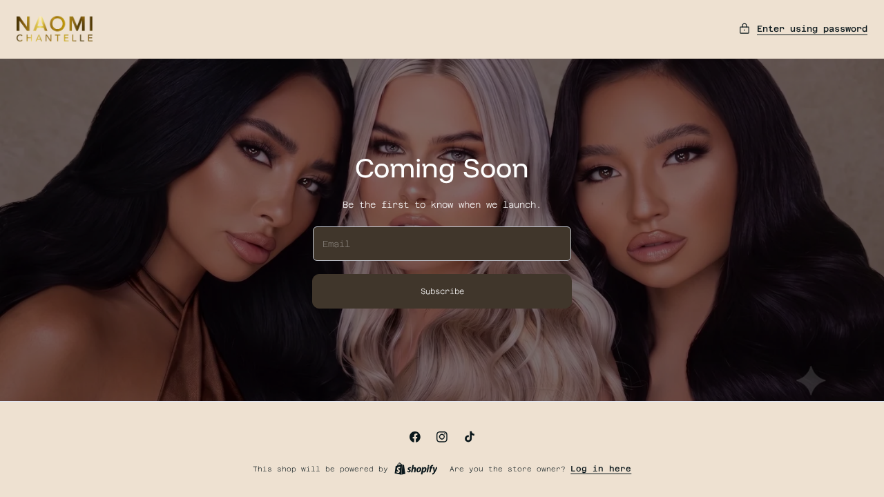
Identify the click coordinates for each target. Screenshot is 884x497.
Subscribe (442, 291)
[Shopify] (416, 468)
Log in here (600, 469)
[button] (802, 29)
